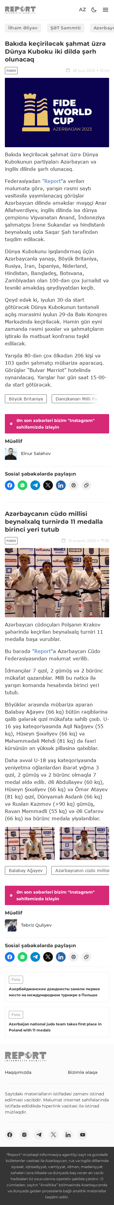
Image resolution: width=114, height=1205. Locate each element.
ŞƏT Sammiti (65, 28)
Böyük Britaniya (26, 398)
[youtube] (83, 1135)
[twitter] (48, 485)
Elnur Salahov (36, 453)
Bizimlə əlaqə (83, 1072)
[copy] (86, 485)
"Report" (52, 181)
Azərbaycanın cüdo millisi (82, 870)
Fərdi (11, 71)
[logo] (20, 10)
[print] (73, 485)
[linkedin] (61, 485)
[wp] (22, 485)
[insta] (24, 1135)
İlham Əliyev (23, 28)
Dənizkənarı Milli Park (78, 398)
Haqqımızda (18, 1072)
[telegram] (35, 485)
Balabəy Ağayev (26, 870)
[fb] (10, 485)
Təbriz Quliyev (36, 925)
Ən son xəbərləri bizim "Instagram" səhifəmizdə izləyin (55, 424)
